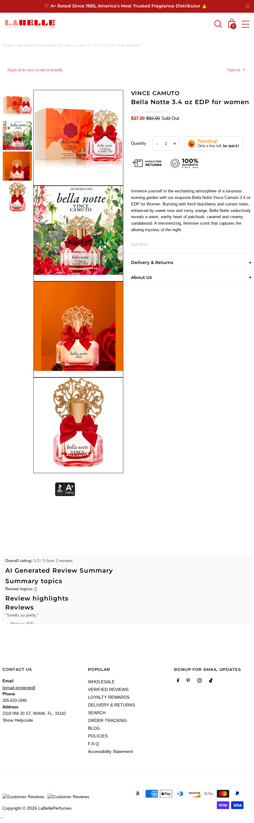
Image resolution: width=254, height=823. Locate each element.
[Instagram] (199, 681)
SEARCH (97, 712)
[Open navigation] (245, 24)
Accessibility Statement (110, 751)
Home (8, 45)
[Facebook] (178, 681)
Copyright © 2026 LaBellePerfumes (37, 808)
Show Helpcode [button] (17, 720)
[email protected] (18, 687)
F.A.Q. (94, 743)
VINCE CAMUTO (155, 93)
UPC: (136, 111)
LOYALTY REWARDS (108, 697)
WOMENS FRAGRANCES (40, 45)
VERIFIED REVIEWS (108, 689)
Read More (139, 244)
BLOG (94, 728)
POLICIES (98, 735)
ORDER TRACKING (107, 720)
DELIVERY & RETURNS (111, 704)
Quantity (138, 143)
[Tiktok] (210, 681)
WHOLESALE (101, 681)
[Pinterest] (188, 681)
